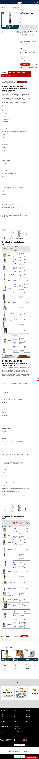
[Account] (34, 2)
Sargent (15, 719)
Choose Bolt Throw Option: (25, 37)
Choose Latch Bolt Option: (27, 48)
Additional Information (6, 75)
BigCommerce (26, 749)
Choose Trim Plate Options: (28, 42)
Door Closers (3, 714)
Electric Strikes (3, 719)
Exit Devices (2, 716)
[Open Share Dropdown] (36, 64)
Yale (14, 714)
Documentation (12, 72)
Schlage (15, 721)
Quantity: (22, 58)
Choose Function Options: (28, 32)
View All (15, 723)
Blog (27, 721)
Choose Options (5, 670)
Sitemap (2, 735)
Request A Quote (28, 719)
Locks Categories (3, 723)
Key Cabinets (3, 721)
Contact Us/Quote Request (31, 757)
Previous (2, 32)
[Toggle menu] (1, 3)
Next (18, 32)
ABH (14, 716)
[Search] (3, 2)
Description (4, 72)
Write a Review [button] (33, 16)
